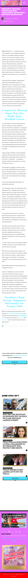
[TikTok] (12, 531)
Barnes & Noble (22, 355)
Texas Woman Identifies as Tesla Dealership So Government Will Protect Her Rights (15, 445)
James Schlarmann (12, 18)
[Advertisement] (14, 380)
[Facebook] (2, 531)
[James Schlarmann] (3, 18)
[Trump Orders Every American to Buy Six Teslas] (15, 460)
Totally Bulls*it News (8, 412)
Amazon (15, 355)
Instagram (4, 320)
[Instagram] (5, 531)
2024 (9, 538)
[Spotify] (9, 531)
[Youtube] (19, 531)
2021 (24, 538)
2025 (4, 538)
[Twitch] (16, 531)
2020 (14, 541)
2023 (14, 538)
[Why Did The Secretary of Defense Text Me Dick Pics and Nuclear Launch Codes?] (15, 404)
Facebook (21, 318)
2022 (19, 538)
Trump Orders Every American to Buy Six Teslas (13, 472)
